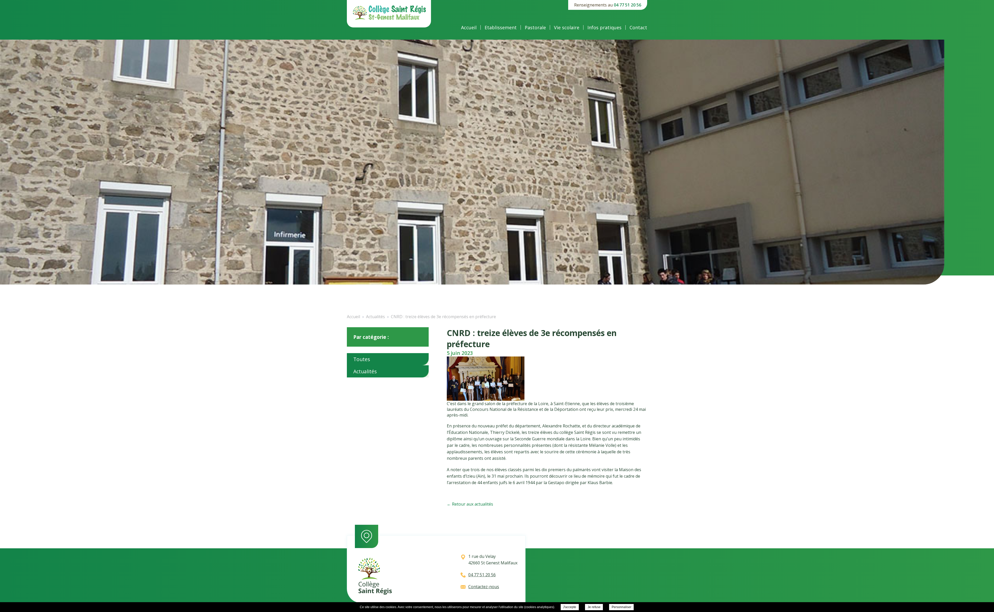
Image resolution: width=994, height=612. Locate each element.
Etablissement (501, 27)
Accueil (469, 27)
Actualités (365, 371)
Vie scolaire (566, 27)
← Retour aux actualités (470, 504)
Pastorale (535, 27)
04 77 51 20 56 (627, 5)
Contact (638, 27)
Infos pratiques (604, 27)
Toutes (361, 359)
